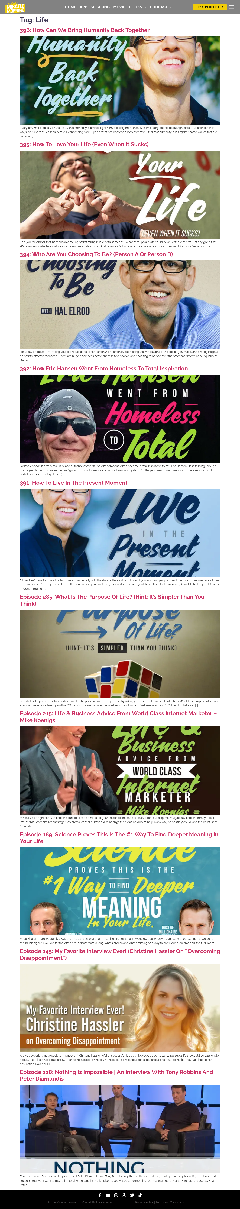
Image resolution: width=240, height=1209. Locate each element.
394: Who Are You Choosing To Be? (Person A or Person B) (96, 254)
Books (135, 7)
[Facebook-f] (100, 1195)
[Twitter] (132, 1195)
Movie (119, 7)
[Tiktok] (140, 1195)
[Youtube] (108, 1195)
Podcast (159, 7)
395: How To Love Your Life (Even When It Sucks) (84, 144)
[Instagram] (116, 1195)
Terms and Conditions (170, 1202)
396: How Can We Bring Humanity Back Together (85, 30)
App (83, 7)
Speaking (100, 7)
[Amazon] (124, 1195)
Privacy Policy (144, 1202)
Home (70, 7)
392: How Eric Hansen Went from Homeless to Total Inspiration (104, 368)
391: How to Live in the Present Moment (73, 482)
